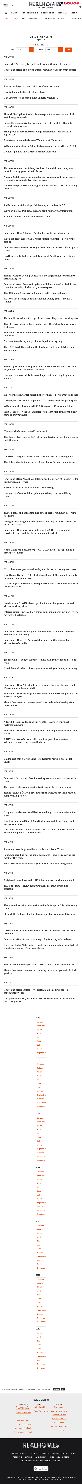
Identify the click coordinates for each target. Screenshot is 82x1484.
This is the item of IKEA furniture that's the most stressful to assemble (36, 887)
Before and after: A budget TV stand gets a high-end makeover (37, 233)
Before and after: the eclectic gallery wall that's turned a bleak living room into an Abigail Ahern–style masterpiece (40, 285)
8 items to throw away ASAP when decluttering (29, 487)
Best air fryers (59, 1422)
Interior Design (47, 13)
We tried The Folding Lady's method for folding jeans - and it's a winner (38, 300)
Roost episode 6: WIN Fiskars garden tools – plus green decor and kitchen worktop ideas (39, 604)
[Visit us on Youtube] (68, 3)
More (73, 13)
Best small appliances (59, 1426)
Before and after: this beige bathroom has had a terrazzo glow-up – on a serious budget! (41, 695)
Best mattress (59, 1407)
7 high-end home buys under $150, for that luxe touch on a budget (39, 880)
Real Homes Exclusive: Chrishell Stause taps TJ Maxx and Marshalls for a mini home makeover (40, 576)
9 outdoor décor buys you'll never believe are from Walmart (35, 849)
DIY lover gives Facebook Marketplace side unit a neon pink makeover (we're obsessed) (41, 585)
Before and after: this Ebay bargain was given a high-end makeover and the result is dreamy (39, 632)
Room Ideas (62, 13)
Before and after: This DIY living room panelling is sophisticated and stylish (40, 732)
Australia (56, 1389)
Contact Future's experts (39, 1453)
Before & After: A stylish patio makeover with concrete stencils (37, 64)
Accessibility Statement (16, 1453)
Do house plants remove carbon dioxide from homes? (32, 151)
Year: (12, 50)
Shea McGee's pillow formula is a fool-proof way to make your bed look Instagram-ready (39, 115)
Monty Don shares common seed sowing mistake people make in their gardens (40, 971)
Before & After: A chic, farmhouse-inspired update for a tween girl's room (40, 779)
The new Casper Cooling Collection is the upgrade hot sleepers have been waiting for (39, 277)
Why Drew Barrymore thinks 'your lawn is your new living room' (38, 863)
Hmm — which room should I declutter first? (28, 431)
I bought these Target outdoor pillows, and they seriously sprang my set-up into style (40, 522)
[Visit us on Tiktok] (77, 3)
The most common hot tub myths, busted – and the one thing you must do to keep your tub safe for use (38, 169)
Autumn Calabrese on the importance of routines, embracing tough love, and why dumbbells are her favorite (39, 178)
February (41, 1026)
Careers (65, 1457)
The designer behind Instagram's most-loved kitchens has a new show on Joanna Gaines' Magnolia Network (40, 368)
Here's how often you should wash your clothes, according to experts (40, 569)
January (40, 1022)
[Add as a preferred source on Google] (41, 1468)
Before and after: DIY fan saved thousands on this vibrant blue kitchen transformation (37, 641)
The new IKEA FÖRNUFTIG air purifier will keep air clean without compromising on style (40, 794)
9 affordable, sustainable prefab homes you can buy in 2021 (35, 205)
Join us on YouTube (23, 1413)
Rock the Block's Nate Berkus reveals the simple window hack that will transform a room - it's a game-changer (41, 946)
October (40, 1099)
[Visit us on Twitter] (62, 3)
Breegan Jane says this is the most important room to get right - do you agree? (39, 376)
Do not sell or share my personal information (41, 1461)
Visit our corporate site (69, 1477)
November (41, 1103)
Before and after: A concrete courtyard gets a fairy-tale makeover (38, 939)
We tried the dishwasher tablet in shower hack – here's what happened (41, 394)
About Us (55, 1453)
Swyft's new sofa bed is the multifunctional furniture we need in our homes (39, 257)
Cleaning (14, 13)
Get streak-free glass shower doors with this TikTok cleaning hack (38, 456)
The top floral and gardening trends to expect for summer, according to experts (40, 514)
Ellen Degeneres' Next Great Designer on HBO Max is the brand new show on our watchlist (40, 413)
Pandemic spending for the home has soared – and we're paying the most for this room (39, 856)
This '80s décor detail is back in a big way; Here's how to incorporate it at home (40, 325)
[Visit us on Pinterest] (65, 3)
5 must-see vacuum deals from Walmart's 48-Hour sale (33, 140)
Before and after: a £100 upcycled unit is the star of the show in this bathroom (39, 334)
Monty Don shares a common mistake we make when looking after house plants (39, 703)
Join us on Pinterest (23, 1424)
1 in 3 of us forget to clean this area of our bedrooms (31, 86)
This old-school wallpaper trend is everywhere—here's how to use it (39, 964)
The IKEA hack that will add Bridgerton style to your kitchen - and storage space (39, 348)
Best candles (59, 1430)
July (39, 1045)
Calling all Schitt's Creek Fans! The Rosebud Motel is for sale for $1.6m (38, 760)
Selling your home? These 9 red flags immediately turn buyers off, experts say (38, 133)
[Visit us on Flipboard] (74, 3)
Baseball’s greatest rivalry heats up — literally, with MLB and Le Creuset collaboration (38, 124)
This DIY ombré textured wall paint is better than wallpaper (36, 293)
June (39, 1041)
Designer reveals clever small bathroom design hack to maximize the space (39, 813)
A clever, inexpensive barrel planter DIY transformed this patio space (40, 400)
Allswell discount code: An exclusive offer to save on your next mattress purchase (36, 723)
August (40, 1049)
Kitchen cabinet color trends (54, 18)
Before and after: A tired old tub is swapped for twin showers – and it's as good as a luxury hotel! (39, 686)
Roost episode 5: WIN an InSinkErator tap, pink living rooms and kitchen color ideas (39, 822)
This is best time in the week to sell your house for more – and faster (39, 462)
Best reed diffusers (59, 1419)
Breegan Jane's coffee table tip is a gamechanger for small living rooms (37, 494)
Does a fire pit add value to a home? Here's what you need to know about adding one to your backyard (39, 831)
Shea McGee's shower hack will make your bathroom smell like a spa (40, 914)
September (41, 1053)
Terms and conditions (22, 1457)
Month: (41, 50)
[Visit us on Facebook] (59, 3)
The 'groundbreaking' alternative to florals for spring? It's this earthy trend (40, 906)
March (39, 1030)
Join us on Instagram (23, 1416)
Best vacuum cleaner (59, 1411)
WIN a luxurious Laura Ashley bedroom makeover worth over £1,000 (40, 146)
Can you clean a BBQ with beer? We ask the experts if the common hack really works (39, 1000)
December (41, 1106)
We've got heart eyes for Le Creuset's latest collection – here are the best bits (39, 240)
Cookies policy (53, 1457)
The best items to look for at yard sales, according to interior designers (41, 318)
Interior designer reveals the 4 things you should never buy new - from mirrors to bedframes (41, 613)
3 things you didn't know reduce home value (27, 216)
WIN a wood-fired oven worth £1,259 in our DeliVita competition (38, 406)
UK (63, 1389)
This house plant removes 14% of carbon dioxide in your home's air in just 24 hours (41, 438)
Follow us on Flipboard (23, 1432)
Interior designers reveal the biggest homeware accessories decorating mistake (40, 187)
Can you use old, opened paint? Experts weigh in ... (31, 97)
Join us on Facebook (23, 1428)
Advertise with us (40, 1407)
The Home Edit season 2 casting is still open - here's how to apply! (38, 787)
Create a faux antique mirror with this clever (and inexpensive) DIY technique (39, 932)
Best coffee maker (59, 1415)
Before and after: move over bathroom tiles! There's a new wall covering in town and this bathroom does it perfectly (37, 531)
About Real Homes (41, 1411)
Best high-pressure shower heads (26, 18)
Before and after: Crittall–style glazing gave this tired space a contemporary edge (36, 991)
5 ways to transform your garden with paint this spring (33, 341)
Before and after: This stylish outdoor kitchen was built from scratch (40, 69)
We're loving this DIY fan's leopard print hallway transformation (38, 211)
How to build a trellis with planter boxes (25, 92)
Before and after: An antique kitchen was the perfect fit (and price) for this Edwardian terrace (41, 480)
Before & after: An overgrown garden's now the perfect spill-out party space (41, 248)
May (38, 1037)
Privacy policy (40, 1457)
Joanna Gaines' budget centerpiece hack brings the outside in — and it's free (40, 661)
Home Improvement (30, 13)
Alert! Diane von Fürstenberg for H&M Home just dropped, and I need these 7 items (39, 551)
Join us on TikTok (23, 1420)
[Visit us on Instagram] (71, 3)
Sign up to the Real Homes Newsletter (23, 1408)
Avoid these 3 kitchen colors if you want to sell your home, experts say (40, 668)
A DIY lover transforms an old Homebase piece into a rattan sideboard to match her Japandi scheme (36, 740)
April (39, 1033)
